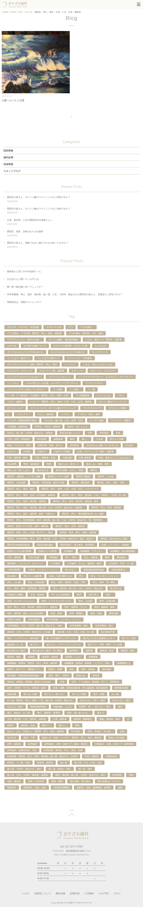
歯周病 (31, 656)
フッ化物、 (75, 389)
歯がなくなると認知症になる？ (99, 638)
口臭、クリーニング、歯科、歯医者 (95, 451)
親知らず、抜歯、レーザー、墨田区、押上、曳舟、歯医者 (71, 737)
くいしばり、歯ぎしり (18, 358)
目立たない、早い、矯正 (92, 700)
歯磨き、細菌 (55, 669)
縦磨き (10, 725)
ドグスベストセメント (59, 376)
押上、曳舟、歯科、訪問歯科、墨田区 (26, 588)
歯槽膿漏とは (124, 663)
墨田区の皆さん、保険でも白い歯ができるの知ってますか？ (37, 242)
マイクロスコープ (92, 408)
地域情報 (8, 164)
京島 (118, 432)
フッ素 (91, 389)
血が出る (11, 737)
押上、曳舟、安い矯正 (104, 582)
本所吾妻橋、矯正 (104, 625)
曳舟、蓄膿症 (76, 613)
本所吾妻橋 (33, 619)
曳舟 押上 (93, 594)
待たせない (70, 569)
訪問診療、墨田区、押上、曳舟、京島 (63, 750)
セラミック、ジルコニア (102, 370)
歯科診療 (8, 157)
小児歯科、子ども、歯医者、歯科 (84, 563)
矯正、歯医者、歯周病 (48, 712)
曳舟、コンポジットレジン (20, 600)
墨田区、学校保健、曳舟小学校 (48, 482)
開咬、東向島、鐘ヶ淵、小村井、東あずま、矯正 (80, 775)
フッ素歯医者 (82, 395)
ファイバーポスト (94, 383)
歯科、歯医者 (88, 669)
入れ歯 (99, 439)
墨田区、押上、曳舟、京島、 (112, 482)
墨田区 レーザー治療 (58, 476)
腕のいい (63, 725)
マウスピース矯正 (117, 408)
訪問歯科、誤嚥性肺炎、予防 (22, 750)
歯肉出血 (80, 675)
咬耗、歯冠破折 (31, 463)
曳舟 (79, 594)
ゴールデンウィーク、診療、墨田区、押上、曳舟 (32, 364)
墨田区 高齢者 (83, 476)
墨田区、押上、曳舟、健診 (20, 488)
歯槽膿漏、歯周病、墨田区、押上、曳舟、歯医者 (32, 663)
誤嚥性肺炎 (111, 756)
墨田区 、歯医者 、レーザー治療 (23, 476)
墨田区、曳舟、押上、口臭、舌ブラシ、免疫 (29, 532)
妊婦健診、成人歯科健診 (122, 551)
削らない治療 (117, 439)
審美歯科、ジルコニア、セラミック (25, 563)
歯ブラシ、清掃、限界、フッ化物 (105, 644)
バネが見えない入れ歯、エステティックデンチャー (52, 383)
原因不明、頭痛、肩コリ (50, 445)
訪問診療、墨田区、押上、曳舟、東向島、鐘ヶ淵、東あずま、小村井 (42, 756)
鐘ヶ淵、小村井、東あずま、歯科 (24, 768)
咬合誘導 (11, 463)
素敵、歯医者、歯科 (109, 719)
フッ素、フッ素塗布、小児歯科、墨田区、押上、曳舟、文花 (37, 395)
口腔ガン (42, 451)
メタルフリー (23, 414)
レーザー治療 (96, 420)
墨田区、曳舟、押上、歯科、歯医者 (78, 532)
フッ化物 (57, 389)
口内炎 (27, 451)
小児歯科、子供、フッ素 (120, 563)
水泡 (62, 681)
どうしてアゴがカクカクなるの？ (24, 376)
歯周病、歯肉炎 (50, 656)
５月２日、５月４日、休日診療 (23, 327)
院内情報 (117, 775)
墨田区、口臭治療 (16, 482)
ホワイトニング (15, 408)
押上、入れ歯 (14, 582)
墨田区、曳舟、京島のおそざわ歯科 (25, 231)
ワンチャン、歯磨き (121, 420)
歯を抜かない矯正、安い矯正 (47, 650)
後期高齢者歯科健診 (94, 569)
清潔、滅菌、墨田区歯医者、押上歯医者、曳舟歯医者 (80, 687)
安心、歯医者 (91, 557)
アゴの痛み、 (87, 327)
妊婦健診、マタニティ (91, 551)
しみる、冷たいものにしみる (97, 364)
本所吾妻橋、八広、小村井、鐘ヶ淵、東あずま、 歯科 (34, 625)
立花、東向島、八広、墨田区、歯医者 (26, 719)
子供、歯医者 (14, 557)
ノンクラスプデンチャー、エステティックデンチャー (105, 376)
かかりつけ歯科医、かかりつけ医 (71, 345)
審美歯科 (121, 557)
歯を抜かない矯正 (16, 650)
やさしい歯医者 (46, 414)
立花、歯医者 (60, 719)
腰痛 (77, 725)
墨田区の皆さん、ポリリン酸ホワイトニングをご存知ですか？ (38, 197)
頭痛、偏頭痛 (14, 781)
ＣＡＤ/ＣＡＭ (53, 327)
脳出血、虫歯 (28, 725)
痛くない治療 (30, 694)
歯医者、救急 (107, 650)
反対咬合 (74, 445)
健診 (72, 439)
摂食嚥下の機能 (15, 594)
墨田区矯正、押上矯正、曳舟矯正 (77, 544)
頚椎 (131, 775)
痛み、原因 (98, 694)
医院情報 (8, 150)
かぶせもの (100, 345)
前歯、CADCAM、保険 (18, 445)
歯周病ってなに (73, 656)
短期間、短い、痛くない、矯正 (95, 706)
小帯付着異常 (14, 569)
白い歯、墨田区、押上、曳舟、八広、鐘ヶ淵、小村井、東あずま (40, 700)
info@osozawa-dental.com (74, 854)
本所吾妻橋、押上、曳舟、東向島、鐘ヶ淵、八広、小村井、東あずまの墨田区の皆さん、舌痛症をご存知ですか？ (65, 294)
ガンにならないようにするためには (25, 352)
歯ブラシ (34, 644)
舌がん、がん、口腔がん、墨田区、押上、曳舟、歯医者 (35, 731)
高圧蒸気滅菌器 (61, 787)
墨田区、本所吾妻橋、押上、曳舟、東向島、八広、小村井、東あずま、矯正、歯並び (50, 538)
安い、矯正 (71, 557)
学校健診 (53, 557)
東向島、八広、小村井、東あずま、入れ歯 (28, 631)
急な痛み (11, 576)
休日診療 (41, 439)
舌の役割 (75, 731)
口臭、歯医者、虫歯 (45, 457)
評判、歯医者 (91, 756)
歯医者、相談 (14, 656)
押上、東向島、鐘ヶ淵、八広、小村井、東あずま (78, 588)
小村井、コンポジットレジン (43, 569)
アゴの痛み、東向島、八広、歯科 (86, 333)
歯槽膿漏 (93, 656)
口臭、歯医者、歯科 (17, 457)
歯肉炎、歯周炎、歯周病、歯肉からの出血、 (29, 681)
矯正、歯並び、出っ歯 (18, 712)
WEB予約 (104, 893)
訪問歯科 (32, 744)
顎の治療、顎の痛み (80, 781)
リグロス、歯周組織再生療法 (22, 420)
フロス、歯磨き (15, 401)
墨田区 (93, 470)
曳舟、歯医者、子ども (75, 607)
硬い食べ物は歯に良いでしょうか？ (25, 286)
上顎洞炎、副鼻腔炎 (17, 426)
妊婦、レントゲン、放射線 (115, 544)
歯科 (71, 669)
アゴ (70, 327)
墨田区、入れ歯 (106, 476)
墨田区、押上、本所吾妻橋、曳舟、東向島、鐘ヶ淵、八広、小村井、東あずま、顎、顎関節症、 (56, 520)
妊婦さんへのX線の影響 (19, 551)
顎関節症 (11, 787)
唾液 (49, 463)
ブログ (13, 12)
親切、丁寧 (29, 737)
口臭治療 (67, 457)
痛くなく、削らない (54, 694)
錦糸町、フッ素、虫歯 (18, 762)
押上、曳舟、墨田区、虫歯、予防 (68, 582)
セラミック (77, 370)
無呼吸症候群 (121, 687)
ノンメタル (12, 383)
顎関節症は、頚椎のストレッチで (24, 302)
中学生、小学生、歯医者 (47, 426)
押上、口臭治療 (36, 582)
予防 (90, 432)
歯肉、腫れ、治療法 (58, 675)
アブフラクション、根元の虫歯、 (24, 339)
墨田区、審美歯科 (81, 482)
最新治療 (113, 613)
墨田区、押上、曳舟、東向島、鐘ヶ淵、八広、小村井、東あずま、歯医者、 (45, 507)
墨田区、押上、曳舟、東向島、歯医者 (26, 501)
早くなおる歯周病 (60, 594)
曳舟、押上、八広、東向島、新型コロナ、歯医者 (32, 607)
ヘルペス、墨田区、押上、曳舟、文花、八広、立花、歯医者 (61, 401)
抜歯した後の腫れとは (60, 576)
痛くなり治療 (79, 694)
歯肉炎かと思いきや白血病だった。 (25, 271)
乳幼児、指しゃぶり (77, 426)
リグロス (65, 414)
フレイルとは (103, 395)
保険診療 (58, 439)
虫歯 (122, 731)
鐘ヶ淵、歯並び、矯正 (59, 768)
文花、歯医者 (37, 594)
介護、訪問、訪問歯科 (18, 439)
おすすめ (11, 345)
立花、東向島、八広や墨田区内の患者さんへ (29, 220)
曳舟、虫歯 (96, 613)
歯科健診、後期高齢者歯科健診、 (24, 675)
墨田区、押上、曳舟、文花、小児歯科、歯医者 (31, 495)
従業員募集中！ (119, 569)
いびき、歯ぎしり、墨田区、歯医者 (103, 339)
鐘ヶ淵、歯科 (85, 768)
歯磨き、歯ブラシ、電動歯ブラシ (24, 669)
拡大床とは (116, 588)
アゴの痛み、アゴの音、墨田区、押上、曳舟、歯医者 (34, 333)
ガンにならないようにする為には (68, 352)
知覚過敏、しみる (63, 706)
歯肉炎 (96, 675)
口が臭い (129, 445)
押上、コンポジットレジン (104, 576)
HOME (5, 12)
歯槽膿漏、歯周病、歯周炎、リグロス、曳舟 (87, 663)
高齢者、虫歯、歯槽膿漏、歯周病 (94, 787)
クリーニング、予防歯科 (79, 358)
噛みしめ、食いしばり (18, 470)
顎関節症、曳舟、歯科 (35, 787)
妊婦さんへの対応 (48, 551)
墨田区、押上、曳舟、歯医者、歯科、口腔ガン (31, 513)
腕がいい (46, 725)
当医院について (42, 893)
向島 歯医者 (85, 457)
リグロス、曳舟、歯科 (88, 414)
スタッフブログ (12, 171)
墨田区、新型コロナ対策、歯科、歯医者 (27, 526)
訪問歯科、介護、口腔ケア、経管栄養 (114, 744)
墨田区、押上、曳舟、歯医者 (106, 507)
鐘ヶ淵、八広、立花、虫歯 (88, 762)
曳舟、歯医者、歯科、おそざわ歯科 (25, 613)
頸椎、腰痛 (57, 781)
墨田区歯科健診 (45, 544)
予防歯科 (103, 432)
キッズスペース (100, 352)
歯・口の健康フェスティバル (61, 638)
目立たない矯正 (15, 706)
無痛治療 (11, 694)
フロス (121, 395)
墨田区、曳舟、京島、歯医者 (70, 526)
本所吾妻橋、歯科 (79, 625)
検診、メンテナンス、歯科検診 (23, 638)
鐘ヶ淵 (63, 762)
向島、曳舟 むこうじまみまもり (114, 457)
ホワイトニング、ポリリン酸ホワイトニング (53, 408)
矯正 (120, 706)
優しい (85, 439)
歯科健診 (106, 669)
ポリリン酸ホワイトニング (112, 401)
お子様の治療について (35, 345)
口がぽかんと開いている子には (23, 279)
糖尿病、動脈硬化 (83, 719)
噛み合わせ (42, 470)
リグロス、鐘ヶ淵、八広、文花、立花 (63, 420)
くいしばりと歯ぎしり (48, 358)
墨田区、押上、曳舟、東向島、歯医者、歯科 (75, 501)
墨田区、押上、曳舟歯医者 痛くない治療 (83, 513)
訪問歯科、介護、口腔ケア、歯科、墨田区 (66, 744)
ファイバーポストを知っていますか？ (26, 389)
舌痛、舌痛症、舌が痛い (100, 731)
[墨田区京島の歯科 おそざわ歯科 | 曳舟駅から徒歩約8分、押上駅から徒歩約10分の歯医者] (14, 4)
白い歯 (115, 694)
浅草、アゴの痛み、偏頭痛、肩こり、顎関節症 (95, 681)
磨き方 (100, 712)
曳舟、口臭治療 (107, 600)
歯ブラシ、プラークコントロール (64, 644)
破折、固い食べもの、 (78, 712)
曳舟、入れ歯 (85, 600)
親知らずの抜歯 (116, 737)
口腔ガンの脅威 (62, 451)
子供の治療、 (35, 557)
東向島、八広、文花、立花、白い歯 (76, 631)
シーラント (70, 364)
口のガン (11, 451)
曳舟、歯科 (56, 613)
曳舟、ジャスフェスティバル (56, 600)
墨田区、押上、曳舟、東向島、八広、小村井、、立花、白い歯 (94, 495)
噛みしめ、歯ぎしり (69, 463)
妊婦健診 (68, 551)
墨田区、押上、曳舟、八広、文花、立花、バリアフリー (70, 488)
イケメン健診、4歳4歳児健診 (63, 339)
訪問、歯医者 (14, 744)
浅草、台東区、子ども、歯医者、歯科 (26, 687)
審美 (107, 557)
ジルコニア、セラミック (19, 370)
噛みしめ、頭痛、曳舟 (97, 463)
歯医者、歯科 (127, 650)
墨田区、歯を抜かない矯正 (114, 538)
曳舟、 (109, 594)
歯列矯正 (73, 650)
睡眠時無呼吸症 (38, 706)
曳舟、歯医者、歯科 (104, 607)
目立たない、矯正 (121, 700)
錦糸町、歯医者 (45, 762)
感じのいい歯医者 (33, 576)
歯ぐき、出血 (129, 638)
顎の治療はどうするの (109, 781)
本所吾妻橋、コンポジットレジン (64, 619)
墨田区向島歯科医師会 (18, 544)
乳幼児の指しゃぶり (70, 432)
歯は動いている (15, 644)
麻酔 (120, 787)
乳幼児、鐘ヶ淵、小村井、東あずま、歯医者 (29, 432)
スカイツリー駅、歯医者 (51, 370)
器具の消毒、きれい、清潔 (69, 470)
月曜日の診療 (14, 619)
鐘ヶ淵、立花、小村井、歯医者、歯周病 (27, 775)
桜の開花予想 (108, 631)
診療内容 (75, 893)
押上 (81, 576)
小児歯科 (55, 563)
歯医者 (89, 650)
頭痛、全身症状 (36, 781)
